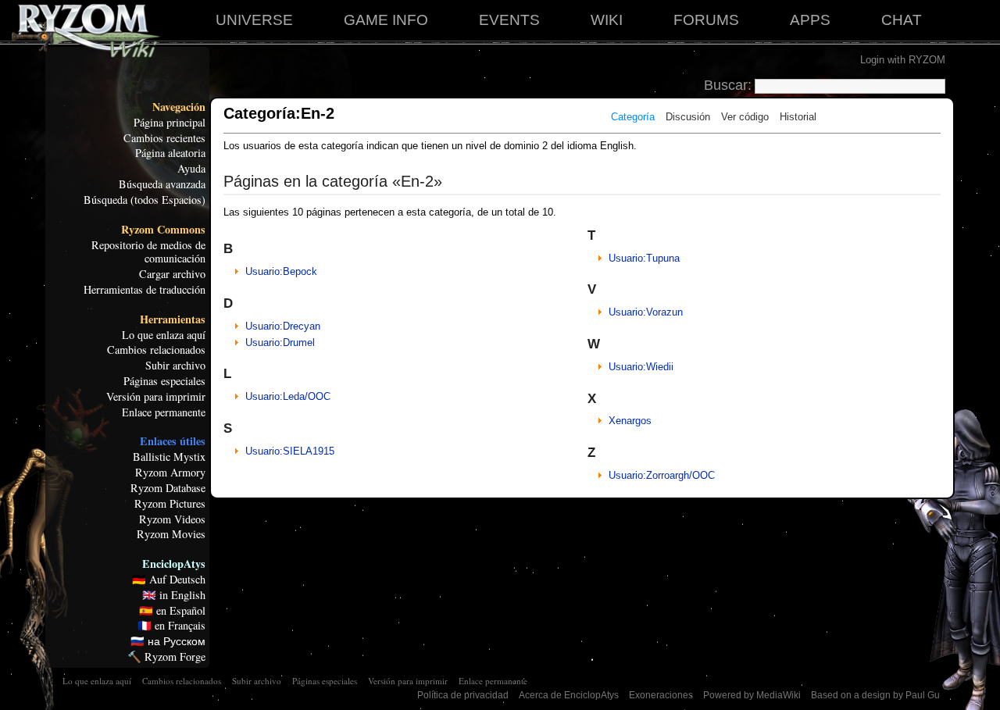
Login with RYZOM (902, 60)
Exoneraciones (661, 695)
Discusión (688, 117)
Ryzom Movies (171, 534)
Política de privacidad (463, 695)
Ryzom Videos (172, 519)
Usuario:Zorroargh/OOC (662, 475)
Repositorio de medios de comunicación (148, 252)
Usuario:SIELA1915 (289, 451)
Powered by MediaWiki (752, 695)
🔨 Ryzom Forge (166, 657)
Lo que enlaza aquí (163, 335)
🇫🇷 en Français (171, 626)
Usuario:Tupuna (644, 258)
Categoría (633, 117)
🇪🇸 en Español (172, 611)
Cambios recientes (164, 138)
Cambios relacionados (156, 350)
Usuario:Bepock (281, 271)
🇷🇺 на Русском (167, 641)
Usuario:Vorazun (646, 312)
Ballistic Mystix (169, 457)
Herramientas (172, 319)
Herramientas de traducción (144, 290)
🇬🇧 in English (173, 595)
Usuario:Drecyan (282, 326)
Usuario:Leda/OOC (287, 396)
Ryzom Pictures (169, 504)
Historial (798, 117)
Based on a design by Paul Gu (875, 695)
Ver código (745, 117)
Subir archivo (175, 366)
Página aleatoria (170, 153)
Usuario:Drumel (280, 342)
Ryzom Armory (170, 473)
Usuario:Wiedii (641, 367)
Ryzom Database (167, 488)
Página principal (169, 123)
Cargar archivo (172, 274)
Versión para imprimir (155, 397)
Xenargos (630, 420)
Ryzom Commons (163, 230)
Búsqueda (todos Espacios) (144, 200)
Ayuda (191, 169)
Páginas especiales (164, 381)
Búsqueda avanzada (162, 184)
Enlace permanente (163, 412)
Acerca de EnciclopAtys (569, 695)
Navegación (178, 107)
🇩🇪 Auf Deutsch (168, 580)
